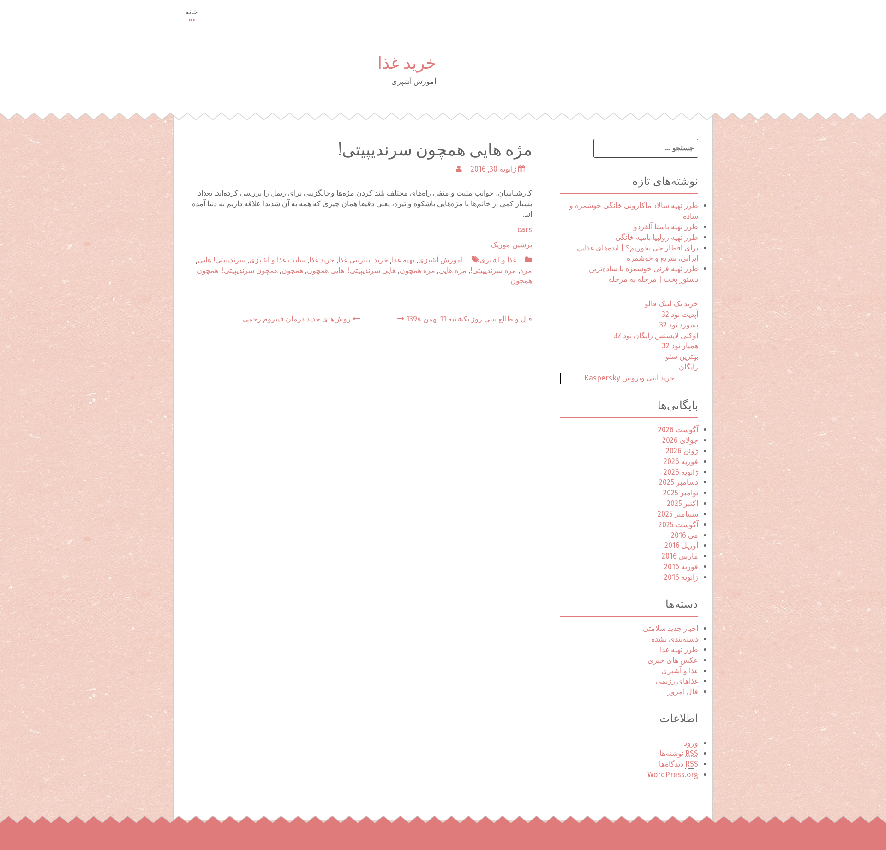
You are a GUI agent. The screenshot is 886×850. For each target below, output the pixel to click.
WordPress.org (672, 774)
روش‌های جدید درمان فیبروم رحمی (298, 319)
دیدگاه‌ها (678, 764)
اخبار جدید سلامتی (670, 628)
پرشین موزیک (511, 244)
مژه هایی (453, 270)
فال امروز (682, 691)
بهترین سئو (681, 356)
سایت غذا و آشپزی (277, 260)
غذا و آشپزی (497, 260)
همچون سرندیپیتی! (250, 270)
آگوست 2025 (678, 524)
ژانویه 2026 (681, 472)
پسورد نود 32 (678, 325)
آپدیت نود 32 (680, 314)
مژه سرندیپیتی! (493, 270)
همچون (292, 270)
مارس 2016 (680, 556)
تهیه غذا (403, 260)
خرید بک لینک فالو (671, 303)
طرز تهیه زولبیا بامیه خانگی (656, 237)
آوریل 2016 (681, 545)
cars (524, 229)
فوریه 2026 (681, 461)
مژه (526, 270)
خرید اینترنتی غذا (363, 260)
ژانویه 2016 (681, 577)
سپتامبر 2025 (678, 514)
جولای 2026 (680, 440)
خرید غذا (406, 61)
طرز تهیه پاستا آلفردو (666, 226)
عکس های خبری (672, 660)
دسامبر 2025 (678, 482)
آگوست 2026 (678, 429)
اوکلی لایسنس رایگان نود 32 (656, 335)
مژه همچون (417, 270)
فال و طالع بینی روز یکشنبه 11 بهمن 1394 (468, 319)
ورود (691, 743)
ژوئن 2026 (682, 450)
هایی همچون (325, 270)
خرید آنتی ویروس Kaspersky (629, 378)
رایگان (688, 367)
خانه (191, 11)
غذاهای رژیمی (677, 681)
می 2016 (684, 535)
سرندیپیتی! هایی (221, 260)
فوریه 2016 (681, 566)
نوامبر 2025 (680, 492)
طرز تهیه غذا (679, 649)
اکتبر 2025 (682, 503)
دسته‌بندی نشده (674, 639)
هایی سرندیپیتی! (372, 270)
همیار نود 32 (680, 345)
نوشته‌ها (678, 753)
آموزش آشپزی (440, 260)
